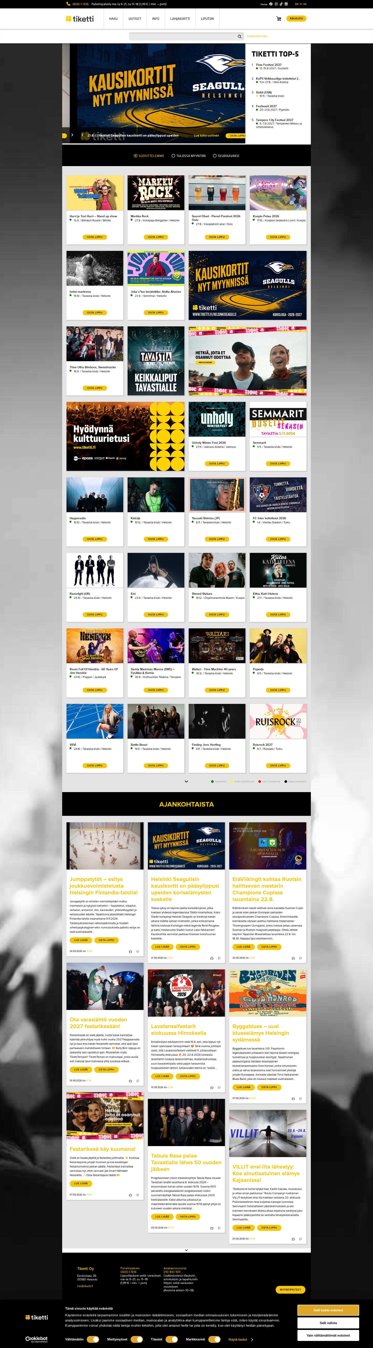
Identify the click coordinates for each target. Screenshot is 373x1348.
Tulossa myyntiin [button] (191, 156)
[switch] (137, 1339)
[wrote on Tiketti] (105, 846)
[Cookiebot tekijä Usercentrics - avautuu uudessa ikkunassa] (36, 1339)
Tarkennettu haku (257, 36)
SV (305, 4)
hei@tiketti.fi (85, 1286)
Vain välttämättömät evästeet (328, 1335)
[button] (67, 135)
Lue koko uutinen (191, 135)
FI (301, 4)
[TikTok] (281, 4)
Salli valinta (328, 1323)
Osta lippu (106, 940)
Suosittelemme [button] (151, 156)
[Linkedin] (286, 4)
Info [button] (155, 19)
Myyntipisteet (290, 1289)
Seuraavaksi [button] (228, 156)
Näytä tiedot (238, 1339)
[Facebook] (271, 4)
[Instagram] (276, 4)
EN (297, 4)
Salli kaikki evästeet (328, 1310)
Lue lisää (81, 940)
